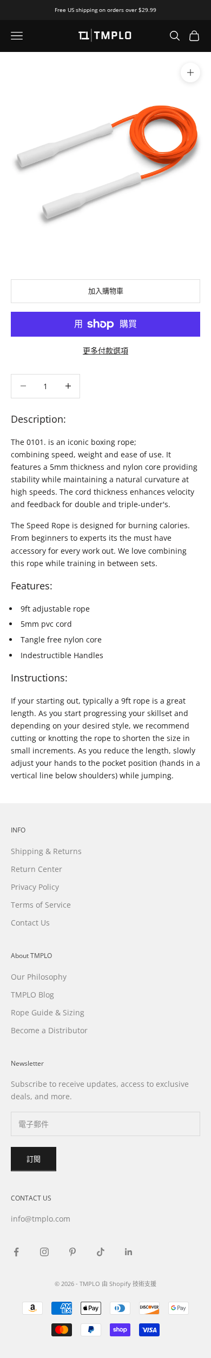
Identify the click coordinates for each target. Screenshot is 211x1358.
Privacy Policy (35, 887)
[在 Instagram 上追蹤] (44, 1252)
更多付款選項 (105, 350)
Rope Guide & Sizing (47, 1012)
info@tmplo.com (40, 1218)
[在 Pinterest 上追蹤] (72, 1252)
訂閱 (34, 1159)
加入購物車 (105, 291)
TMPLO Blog (32, 994)
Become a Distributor (49, 1030)
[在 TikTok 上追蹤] (100, 1252)
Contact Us (30, 922)
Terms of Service (41, 905)
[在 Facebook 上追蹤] (16, 1252)
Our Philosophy (39, 977)
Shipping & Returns (46, 851)
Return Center (36, 869)
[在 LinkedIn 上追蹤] (128, 1252)
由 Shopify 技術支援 (129, 1284)
